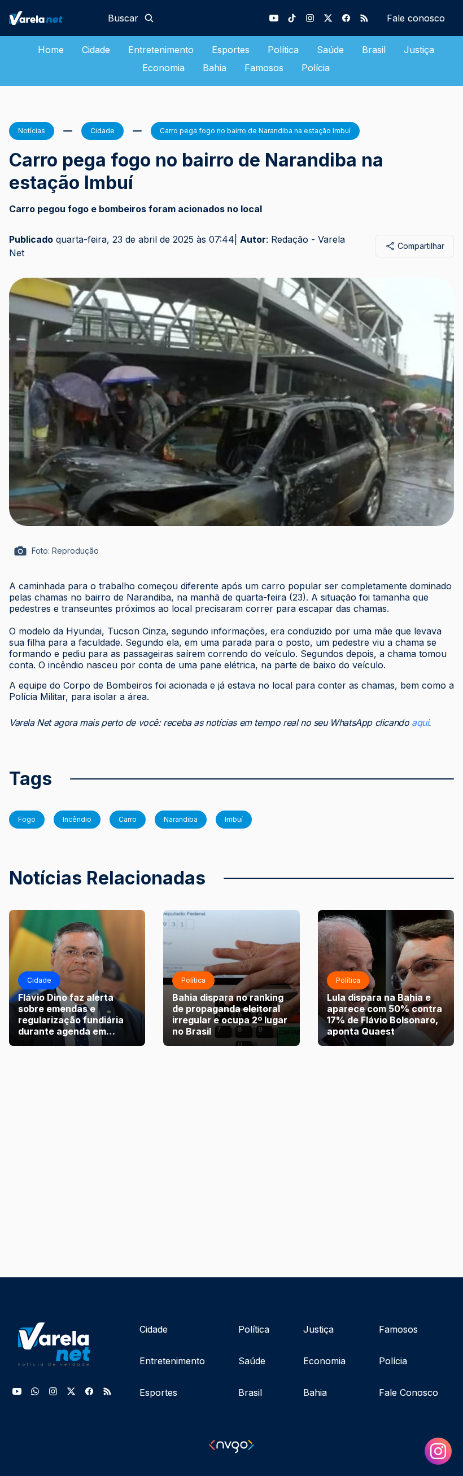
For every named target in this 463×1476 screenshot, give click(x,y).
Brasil (374, 49)
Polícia (316, 67)
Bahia (214, 67)
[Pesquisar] (149, 18)
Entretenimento (161, 49)
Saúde (330, 49)
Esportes (231, 49)
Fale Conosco (408, 1392)
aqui (420, 722)
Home (51, 49)
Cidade (96, 49)
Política (283, 49)
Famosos (263, 67)
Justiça (419, 49)
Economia (163, 67)
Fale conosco (416, 18)
